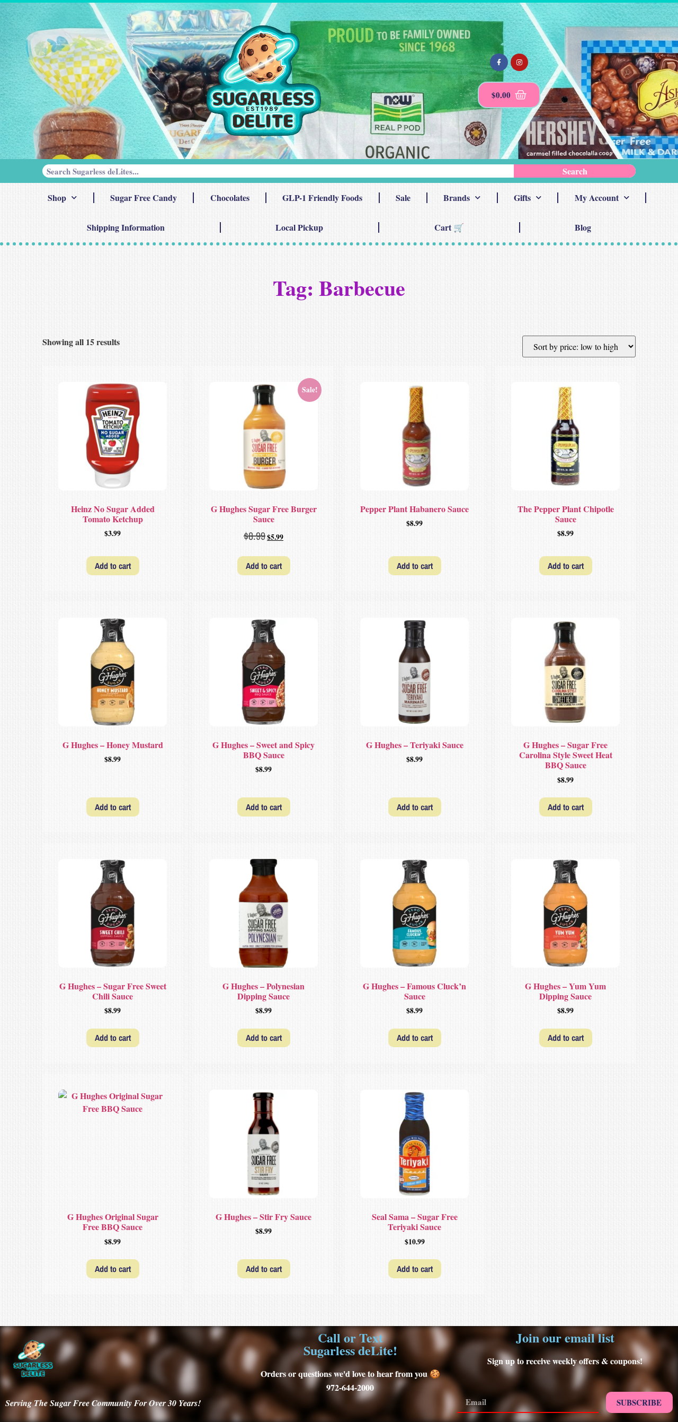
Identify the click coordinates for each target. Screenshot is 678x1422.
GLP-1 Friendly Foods (322, 197)
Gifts (522, 197)
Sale (403, 197)
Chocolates (229, 197)
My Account (597, 197)
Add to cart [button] (113, 566)
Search (575, 171)
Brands (456, 197)
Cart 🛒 (449, 227)
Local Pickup (299, 227)
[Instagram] (520, 63)
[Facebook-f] (499, 63)
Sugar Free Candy (143, 197)
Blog (583, 227)
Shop (57, 197)
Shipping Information (126, 227)
